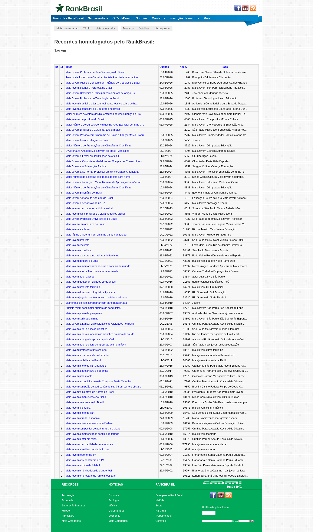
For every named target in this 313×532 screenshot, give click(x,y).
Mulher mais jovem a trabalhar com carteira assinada (96, 302)
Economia (67, 500)
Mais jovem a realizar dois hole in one (87, 449)
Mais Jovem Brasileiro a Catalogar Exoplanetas (93, 129)
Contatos (158, 18)
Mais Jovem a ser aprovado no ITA (85, 203)
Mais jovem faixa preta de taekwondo (87, 355)
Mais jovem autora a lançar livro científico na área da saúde (100, 334)
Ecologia (114, 500)
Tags (225, 66)
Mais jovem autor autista (80, 276)
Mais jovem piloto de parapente (84, 313)
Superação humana (73, 505)
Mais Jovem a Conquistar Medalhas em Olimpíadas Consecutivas (104, 161)
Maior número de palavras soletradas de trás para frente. (98, 176)
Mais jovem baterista (77, 240)
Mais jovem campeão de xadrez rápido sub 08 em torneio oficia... (103, 386)
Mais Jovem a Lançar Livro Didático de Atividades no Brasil (100, 323)
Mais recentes (65, 28)
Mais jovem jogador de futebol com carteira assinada (96, 297)
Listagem (161, 28)
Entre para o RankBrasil (169, 495)
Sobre (158, 505)
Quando (164, 66)
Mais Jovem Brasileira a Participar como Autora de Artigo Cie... (102, 93)
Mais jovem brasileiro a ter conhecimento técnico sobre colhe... (102, 103)
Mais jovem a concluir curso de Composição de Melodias (99, 381)
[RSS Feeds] (253, 8)
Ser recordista (98, 18)
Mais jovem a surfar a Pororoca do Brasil (89, 87)
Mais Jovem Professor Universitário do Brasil (91, 218)
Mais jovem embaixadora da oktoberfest (89, 470)
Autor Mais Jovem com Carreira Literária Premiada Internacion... (103, 77)
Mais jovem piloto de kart (80, 412)
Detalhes (144, 28)
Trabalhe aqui (163, 515)
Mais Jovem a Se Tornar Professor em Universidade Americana (102, 171)
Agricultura (68, 515)
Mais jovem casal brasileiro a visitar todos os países (95, 213)
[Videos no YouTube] (245, 8)
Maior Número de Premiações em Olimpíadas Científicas (98, 145)
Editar (210, 513)
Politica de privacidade (215, 507)
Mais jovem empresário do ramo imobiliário (91, 475)
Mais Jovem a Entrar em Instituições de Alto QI (92, 156)
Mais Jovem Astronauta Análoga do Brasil (89, 198)
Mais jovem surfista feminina (82, 318)
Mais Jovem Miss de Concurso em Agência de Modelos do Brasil (103, 82)
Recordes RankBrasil (68, 18)
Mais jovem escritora (77, 245)
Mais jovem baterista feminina (83, 287)
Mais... (208, 18)
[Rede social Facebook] (237, 8)
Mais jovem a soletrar (78, 229)
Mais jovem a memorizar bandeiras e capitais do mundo (98, 266)
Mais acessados (105, 28)
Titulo (69, 66)
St (61, 66)
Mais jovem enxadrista (79, 250)
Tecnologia (68, 495)
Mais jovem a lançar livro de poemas (87, 370)
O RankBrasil (121, 18)
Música (113, 505)
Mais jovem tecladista (78, 407)
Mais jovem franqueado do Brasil (85, 402)
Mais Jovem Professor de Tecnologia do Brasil (92, 98)
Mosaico (128, 28)
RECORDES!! (71, 484)
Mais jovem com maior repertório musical (89, 208)
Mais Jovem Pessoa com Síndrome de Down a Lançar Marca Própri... (106, 135)
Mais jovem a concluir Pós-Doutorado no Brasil (93, 108)
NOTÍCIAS (116, 484)
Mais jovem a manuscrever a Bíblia (86, 397)
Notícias (142, 18)
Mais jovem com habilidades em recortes (89, 444)
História (159, 500)
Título (86, 28)
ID (56, 66)
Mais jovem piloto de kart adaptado (86, 365)
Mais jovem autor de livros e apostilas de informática (96, 344)
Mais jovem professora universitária (86, 349)
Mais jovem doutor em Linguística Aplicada (90, 292)
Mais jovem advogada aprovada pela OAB (90, 339)
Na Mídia (160, 510)
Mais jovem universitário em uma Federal (89, 423)
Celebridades (116, 510)
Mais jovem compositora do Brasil (85, 119)
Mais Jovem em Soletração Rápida (86, 166)
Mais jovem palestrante (79, 376)
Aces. (183, 66)
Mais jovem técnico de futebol (83, 465)
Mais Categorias (71, 520)
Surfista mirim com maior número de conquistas (93, 307)
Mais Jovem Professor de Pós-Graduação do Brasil (95, 72)
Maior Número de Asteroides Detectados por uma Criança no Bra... (104, 114)
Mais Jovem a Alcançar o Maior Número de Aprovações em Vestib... (104, 182)
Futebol (66, 510)
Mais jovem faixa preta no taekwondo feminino (92, 255)
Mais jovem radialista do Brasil (83, 360)
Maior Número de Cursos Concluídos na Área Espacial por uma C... (105, 124)
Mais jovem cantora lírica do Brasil (85, 224)
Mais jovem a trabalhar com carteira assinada (92, 271)
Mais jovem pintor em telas (81, 439)
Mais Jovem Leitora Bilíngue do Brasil (87, 140)
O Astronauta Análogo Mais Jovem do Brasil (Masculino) (98, 150)
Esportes (114, 495)
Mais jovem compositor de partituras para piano (93, 428)
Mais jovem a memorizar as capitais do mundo (92, 433)
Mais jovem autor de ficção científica (86, 329)
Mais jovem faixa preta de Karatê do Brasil (90, 391)
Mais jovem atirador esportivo (83, 418)
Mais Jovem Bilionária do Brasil (84, 192)
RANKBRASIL (165, 484)
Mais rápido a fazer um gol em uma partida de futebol (96, 234)
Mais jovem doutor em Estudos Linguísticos (91, 281)
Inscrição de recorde (184, 18)
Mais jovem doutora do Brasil (82, 260)
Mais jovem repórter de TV (81, 454)
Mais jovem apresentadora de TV (85, 460)
